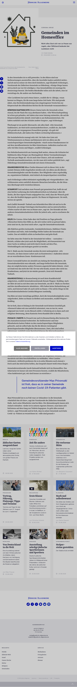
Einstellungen (40, 348)
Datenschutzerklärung (22, 341)
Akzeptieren (56, 348)
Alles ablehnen (22, 348)
